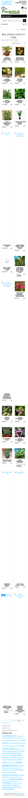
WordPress (10, 789)
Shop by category (6, 16)
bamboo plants (14, 738)
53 (7, 723)
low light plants (9, 772)
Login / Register (4, 8)
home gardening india (12, 764)
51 (2, 723)
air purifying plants (9, 735)
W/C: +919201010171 (7, 1)
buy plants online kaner (14, 751)
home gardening (12, 763)
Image (19, 766)
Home (18, 29)
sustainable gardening (16, 783)
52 (4, 723)
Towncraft (20, 793)
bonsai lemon (19, 740)
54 (9, 723)
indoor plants (12, 770)
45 (11, 720)
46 (14, 720)
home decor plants (12, 760)
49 (21, 720)
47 (16, 720)
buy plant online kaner (15, 746)
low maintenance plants (10, 773)
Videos (4, 789)
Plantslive (8, 728)
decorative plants (6, 755)
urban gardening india (15, 787)
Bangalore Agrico (13, 740)
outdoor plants (5, 781)
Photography (6, 783)
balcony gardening (6, 738)
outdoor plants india (13, 781)
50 (23, 720)
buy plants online (13, 747)
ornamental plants (16, 779)
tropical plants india (9, 785)
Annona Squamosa (20, 736)
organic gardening (13, 777)
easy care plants (12, 757)
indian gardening (13, 768)
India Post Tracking (6, 4)
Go (24, 20)
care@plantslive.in (6, 2)
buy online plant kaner (13, 743)
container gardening (14, 753)
